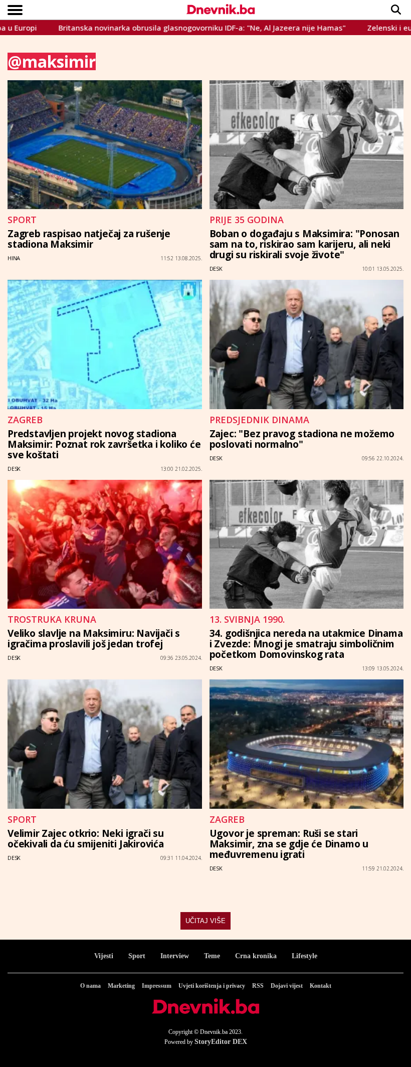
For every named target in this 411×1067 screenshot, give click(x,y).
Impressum (156, 985)
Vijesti (103, 956)
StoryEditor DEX (220, 1041)
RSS (258, 985)
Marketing (121, 985)
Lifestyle (304, 956)
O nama (90, 985)
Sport (136, 956)
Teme (212, 956)
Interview (174, 956)
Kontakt (320, 985)
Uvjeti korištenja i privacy (211, 985)
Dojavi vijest (287, 985)
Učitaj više (205, 921)
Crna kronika (256, 956)
